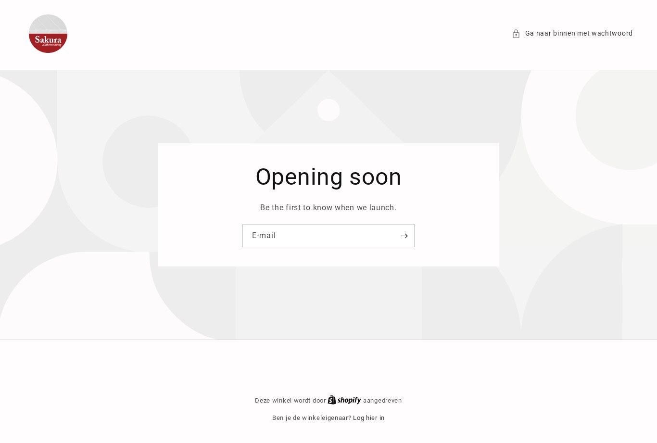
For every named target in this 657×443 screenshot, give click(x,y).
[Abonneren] (404, 236)
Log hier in (369, 417)
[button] (572, 33)
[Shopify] (345, 400)
